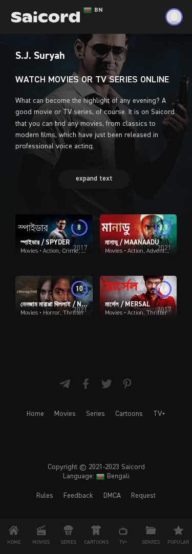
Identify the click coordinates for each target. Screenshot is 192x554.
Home (35, 413)
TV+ (159, 413)
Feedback (78, 495)
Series (95, 413)
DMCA (112, 495)
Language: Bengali (96, 476)
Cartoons (129, 413)
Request (143, 495)
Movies (65, 413)
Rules (44, 495)
